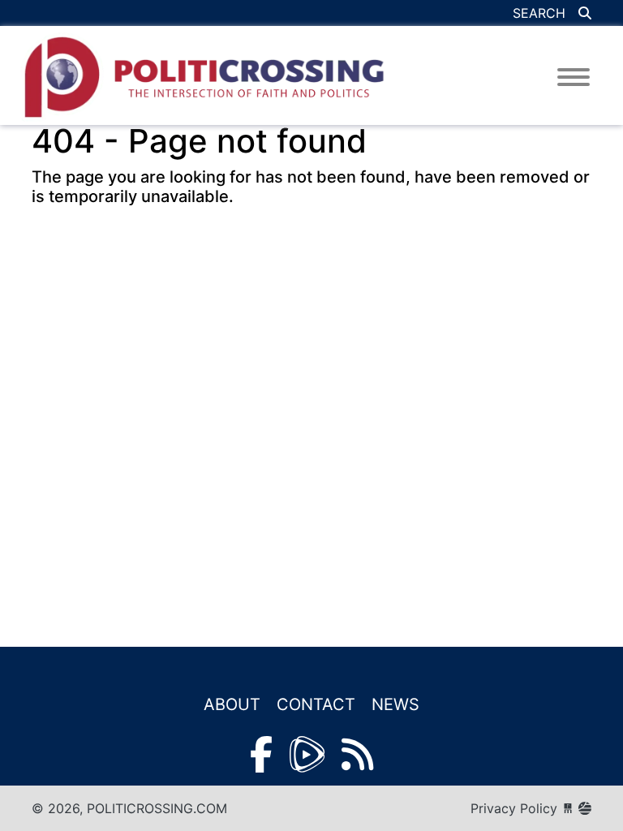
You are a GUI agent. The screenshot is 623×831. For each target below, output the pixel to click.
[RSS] (357, 754)
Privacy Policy (513, 808)
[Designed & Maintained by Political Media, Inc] (567, 808)
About (232, 704)
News (395, 704)
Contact (316, 704)
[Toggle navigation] (573, 77)
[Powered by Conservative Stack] (584, 808)
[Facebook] (261, 754)
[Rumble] (307, 754)
